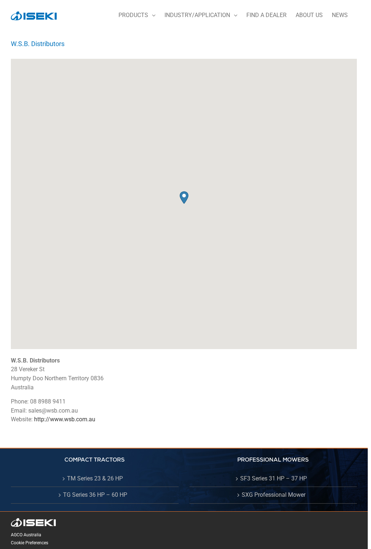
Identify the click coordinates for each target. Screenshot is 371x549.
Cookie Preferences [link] (29, 542)
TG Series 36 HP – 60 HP (95, 494)
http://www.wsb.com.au (64, 419)
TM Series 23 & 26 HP (95, 478)
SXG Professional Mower (273, 494)
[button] (184, 197)
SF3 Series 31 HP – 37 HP (273, 478)
